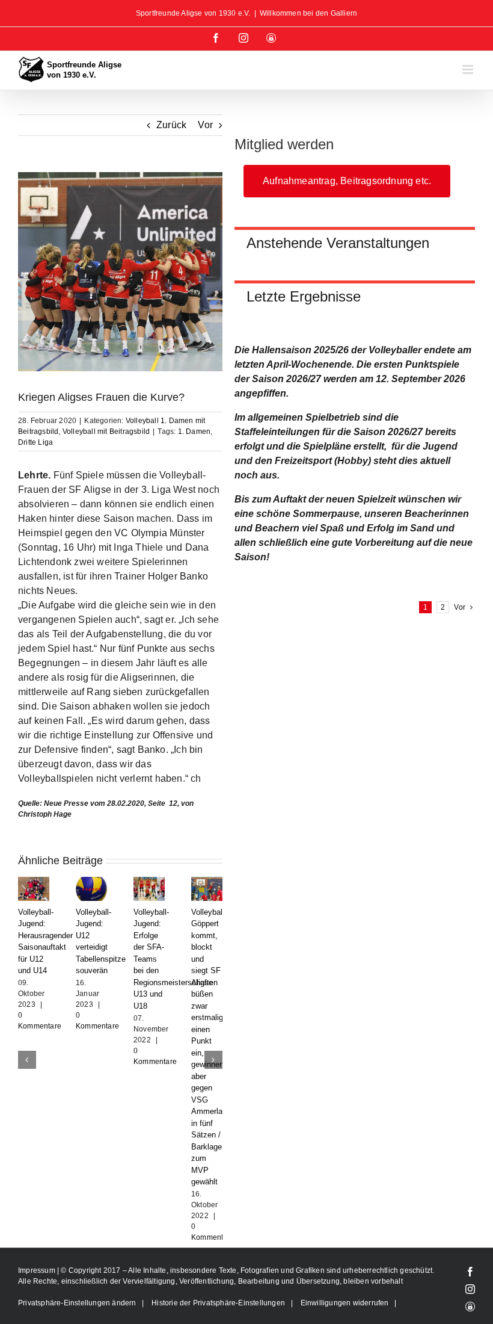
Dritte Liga (35, 442)
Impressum (37, 1153)
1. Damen (194, 431)
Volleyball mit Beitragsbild (106, 431)
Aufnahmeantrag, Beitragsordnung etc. (347, 181)
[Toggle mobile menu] (468, 69)
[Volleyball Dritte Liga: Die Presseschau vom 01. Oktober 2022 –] (206, 882)
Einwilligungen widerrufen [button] (345, 1185)
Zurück (171, 125)
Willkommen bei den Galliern (308, 13)
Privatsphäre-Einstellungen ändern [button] (77, 1185)
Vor (205, 125)
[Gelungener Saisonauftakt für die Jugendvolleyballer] (33, 882)
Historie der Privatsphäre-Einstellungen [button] (218, 1185)
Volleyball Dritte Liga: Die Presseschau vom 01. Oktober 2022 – (214, 947)
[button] (27, 1001)
